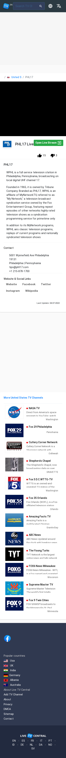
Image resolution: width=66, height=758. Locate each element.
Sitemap (9, 714)
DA (40, 744)
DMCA (7, 709)
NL (31, 744)
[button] (59, 6)
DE (22, 744)
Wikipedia (31, 290)
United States (19, 77)
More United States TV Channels (23, 397)
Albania (14, 680)
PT (50, 740)
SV (33, 748)
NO (50, 744)
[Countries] (50, 6)
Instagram (13, 290)
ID (13, 744)
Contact (9, 718)
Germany (14, 675)
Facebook (28, 284)
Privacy (8, 704)
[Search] (41, 6)
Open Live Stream (46, 142)
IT (41, 740)
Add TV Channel (13, 694)
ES (23, 740)
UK (11, 665)
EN (14, 740)
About (7, 699)
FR (32, 740)
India (12, 670)
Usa (12, 660)
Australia (15, 684)
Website (11, 284)
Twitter (46, 284)
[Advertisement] (33, 38)
